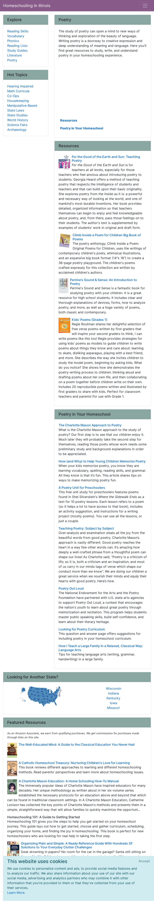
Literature (14, 55)
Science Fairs (17, 125)
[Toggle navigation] (145, 6)
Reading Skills (17, 31)
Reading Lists (17, 46)
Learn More (15, 893)
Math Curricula (18, 91)
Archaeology (16, 130)
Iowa (113, 703)
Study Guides (17, 50)
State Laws (15, 110)
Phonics (13, 41)
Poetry (12, 60)
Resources (68, 120)
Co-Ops (13, 96)
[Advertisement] (103, 87)
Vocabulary (15, 36)
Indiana (113, 693)
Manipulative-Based (22, 105)
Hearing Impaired (20, 86)
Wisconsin (113, 688)
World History (17, 120)
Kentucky (113, 698)
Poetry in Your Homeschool (81, 128)
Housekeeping (18, 101)
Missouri (113, 708)
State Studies (17, 115)
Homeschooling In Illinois (26, 5)
